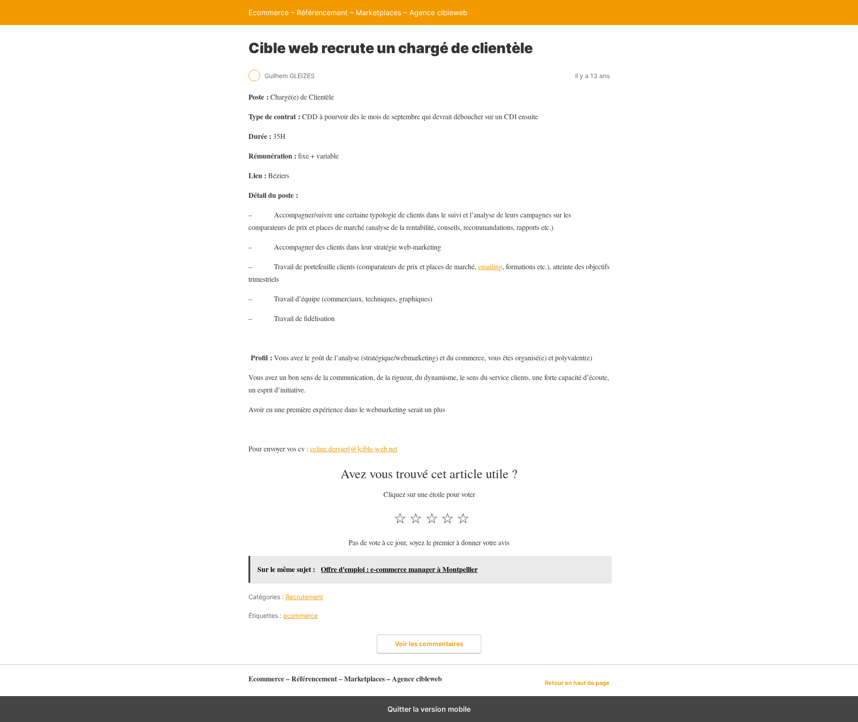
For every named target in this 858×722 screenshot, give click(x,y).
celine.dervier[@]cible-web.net (353, 448)
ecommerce (300, 615)
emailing (490, 266)
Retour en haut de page (577, 683)
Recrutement (304, 597)
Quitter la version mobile (429, 709)
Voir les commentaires (429, 643)
